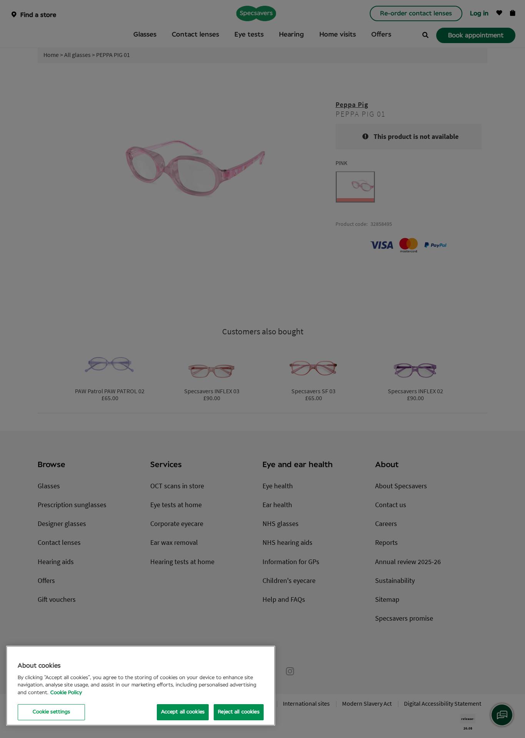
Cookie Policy (66, 692)
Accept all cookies (182, 712)
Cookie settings (51, 712)
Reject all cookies (238, 712)
